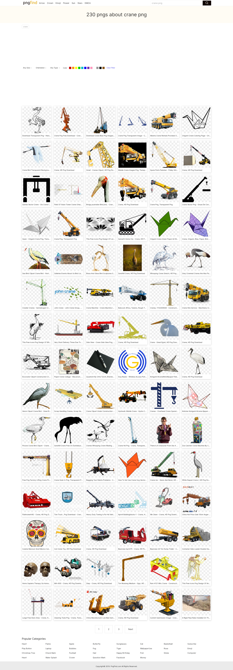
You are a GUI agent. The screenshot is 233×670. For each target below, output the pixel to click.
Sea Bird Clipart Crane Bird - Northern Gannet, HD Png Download (48, 273)
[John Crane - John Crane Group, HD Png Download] (68, 293)
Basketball (168, 644)
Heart (24, 644)
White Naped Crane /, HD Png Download (198, 480)
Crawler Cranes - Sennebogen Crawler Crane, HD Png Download (47, 308)
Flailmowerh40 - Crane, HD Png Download (39, 514)
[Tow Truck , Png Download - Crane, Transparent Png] (68, 499)
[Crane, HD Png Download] (68, 155)
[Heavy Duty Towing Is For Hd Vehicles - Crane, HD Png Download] (100, 499)
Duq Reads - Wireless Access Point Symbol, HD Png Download (143, 377)
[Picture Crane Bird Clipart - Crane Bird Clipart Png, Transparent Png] (36, 431)
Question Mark (99, 657)
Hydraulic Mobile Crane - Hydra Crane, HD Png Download (141, 411)
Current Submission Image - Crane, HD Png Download (171, 618)
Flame (48, 644)
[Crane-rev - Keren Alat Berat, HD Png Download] (164, 465)
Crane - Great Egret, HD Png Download (165, 342)
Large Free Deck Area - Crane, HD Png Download (42, 618)
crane (25, 27)
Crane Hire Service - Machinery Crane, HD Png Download (205, 308)
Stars (80, 3)
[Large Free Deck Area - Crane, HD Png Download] (36, 603)
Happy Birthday (123, 653)
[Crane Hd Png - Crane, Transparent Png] (132, 431)
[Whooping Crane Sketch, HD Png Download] (164, 258)
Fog (94, 648)
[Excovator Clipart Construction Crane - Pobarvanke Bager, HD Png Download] (36, 362)
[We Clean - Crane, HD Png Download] (164, 499)
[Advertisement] (94, 47)
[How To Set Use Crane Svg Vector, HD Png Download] (132, 465)
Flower (66, 3)
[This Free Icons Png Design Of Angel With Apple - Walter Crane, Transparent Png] (196, 568)
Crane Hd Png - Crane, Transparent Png (134, 446)
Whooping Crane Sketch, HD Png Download (167, 273)
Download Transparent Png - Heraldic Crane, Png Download (46, 136)
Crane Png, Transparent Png (161, 204)
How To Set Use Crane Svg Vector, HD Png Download (139, 480)
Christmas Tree (28, 653)
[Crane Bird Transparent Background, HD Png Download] (36, 155)
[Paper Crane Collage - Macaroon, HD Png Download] (68, 362)
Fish (142, 653)
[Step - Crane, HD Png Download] (100, 568)
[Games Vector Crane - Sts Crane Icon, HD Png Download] (36, 189)
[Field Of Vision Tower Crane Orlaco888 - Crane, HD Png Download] (68, 189)
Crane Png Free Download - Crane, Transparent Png (75, 136)
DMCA (88, 3)
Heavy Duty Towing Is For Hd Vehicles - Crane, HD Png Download (112, 514)
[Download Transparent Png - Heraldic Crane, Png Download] (36, 121)
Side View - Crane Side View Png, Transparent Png (106, 342)
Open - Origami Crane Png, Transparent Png (40, 239)
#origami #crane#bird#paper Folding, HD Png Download (172, 377)
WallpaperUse (146, 648)
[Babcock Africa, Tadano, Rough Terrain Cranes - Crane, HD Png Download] (132, 293)
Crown (50, 3)
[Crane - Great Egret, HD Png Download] (164, 327)
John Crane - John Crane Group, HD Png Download (74, 308)
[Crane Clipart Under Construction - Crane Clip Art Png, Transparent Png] (100, 396)
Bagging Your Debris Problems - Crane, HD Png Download (109, 480)
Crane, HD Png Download (64, 170)
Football (72, 653)
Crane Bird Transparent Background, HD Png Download (44, 170)
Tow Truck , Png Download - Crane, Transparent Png (75, 514)
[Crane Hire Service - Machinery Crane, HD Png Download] (196, 293)
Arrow (42, 3)
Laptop (48, 648)
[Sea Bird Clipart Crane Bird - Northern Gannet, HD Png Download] (36, 258)
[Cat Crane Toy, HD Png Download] (68, 534)
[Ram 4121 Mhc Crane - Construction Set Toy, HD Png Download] (164, 568)
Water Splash (51, 657)
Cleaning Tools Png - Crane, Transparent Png (72, 618)
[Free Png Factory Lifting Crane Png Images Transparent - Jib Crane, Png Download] (36, 465)
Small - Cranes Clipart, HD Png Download (102, 170)
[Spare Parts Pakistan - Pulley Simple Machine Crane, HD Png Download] (164, 155)
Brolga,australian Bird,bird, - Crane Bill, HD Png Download (109, 204)
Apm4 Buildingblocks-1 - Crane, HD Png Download (138, 514)
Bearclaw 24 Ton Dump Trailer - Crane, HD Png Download (173, 549)
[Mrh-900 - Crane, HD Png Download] (68, 568)
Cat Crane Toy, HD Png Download (67, 549)
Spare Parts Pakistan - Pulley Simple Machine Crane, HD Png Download (178, 170)
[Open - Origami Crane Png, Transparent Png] (36, 224)
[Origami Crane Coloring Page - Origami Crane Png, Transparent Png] (196, 121)
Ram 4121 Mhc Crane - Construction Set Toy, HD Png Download (175, 583)
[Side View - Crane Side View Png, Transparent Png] (100, 327)
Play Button (27, 648)
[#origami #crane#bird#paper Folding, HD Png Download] (164, 362)
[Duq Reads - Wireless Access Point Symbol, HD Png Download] (132, 362)
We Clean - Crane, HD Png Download (164, 514)
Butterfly (96, 644)
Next (130, 629)
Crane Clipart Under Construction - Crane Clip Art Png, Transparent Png (114, 411)
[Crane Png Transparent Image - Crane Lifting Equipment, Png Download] (132, 121)
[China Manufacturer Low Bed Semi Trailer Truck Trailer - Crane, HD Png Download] (100, 603)
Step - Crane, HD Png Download (99, 583)
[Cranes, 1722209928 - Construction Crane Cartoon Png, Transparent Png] (164, 293)
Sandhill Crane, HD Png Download (131, 273)
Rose (166, 648)
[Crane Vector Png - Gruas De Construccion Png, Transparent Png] (196, 189)
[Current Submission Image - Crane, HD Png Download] (164, 603)
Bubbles (72, 648)
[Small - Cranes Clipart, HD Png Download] (100, 155)
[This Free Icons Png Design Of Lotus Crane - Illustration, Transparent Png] (100, 224)
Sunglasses (121, 644)
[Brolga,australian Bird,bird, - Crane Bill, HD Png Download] (100, 189)
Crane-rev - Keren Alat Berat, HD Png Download (169, 480)
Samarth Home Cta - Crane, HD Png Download (136, 239)
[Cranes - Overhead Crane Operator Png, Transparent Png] (164, 396)
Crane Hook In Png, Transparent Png (68, 480)
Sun (73, 3)
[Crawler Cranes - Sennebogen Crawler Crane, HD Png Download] (36, 293)
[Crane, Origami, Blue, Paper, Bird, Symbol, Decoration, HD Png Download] (196, 224)
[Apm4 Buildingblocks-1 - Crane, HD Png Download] (132, 499)
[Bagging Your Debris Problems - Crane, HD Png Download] (100, 465)
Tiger (118, 648)
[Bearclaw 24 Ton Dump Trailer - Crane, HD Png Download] (164, 534)
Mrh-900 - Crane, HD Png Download (68, 583)
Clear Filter (111, 68)
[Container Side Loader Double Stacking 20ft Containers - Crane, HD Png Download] (196, 534)
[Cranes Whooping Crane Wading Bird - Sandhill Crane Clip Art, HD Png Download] (100, 431)
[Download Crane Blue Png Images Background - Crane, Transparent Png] (100, 121)
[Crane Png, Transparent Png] (164, 189)
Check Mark (51, 653)
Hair (94, 653)
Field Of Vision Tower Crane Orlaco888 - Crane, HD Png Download (80, 204)
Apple (71, 644)
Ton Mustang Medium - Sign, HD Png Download (137, 583)
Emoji (58, 3)
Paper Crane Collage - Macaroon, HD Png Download (75, 377)
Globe (166, 653)
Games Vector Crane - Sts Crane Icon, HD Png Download (44, 204)
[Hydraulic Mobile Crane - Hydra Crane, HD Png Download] (132, 396)
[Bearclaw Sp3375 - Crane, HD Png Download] (132, 534)
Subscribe (191, 644)
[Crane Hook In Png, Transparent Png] (68, 465)
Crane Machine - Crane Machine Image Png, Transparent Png (110, 308)
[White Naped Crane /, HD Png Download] (196, 465)
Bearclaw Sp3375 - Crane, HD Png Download (136, 549)
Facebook (120, 657)
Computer (191, 653)
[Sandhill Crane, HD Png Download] (132, 258)
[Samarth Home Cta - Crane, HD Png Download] (132, 224)
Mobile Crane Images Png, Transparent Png (135, 170)
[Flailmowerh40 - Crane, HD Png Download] (36, 499)
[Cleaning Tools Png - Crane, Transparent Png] (68, 603)
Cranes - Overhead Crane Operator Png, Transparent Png (173, 411)
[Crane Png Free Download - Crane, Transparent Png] (68, 121)
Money (143, 657)
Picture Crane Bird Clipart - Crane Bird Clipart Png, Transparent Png (49, 446)
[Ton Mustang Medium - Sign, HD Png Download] (132, 568)
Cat (141, 644)
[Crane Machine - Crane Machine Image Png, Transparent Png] (100, 293)
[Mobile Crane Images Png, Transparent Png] (132, 155)
